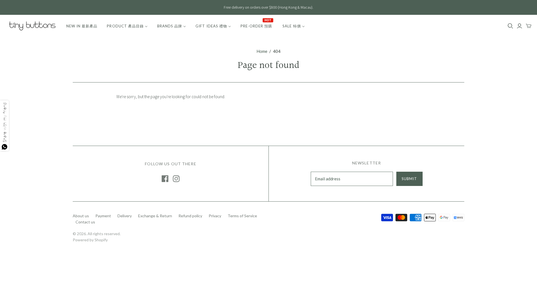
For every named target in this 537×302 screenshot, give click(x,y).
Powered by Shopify (90, 239)
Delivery (124, 215)
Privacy (215, 215)
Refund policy (190, 215)
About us (81, 215)
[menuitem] (82, 26)
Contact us (85, 222)
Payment (103, 215)
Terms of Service (242, 215)
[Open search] (510, 26)
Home (261, 51)
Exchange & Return (155, 215)
